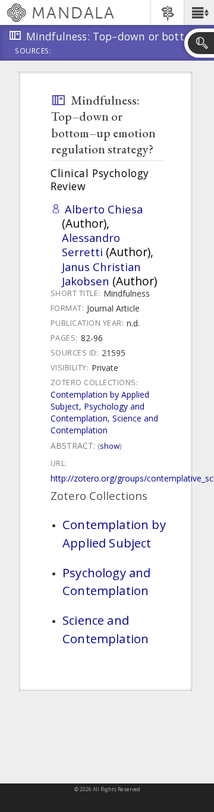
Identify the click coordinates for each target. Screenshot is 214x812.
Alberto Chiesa (104, 209)
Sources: (33, 52)
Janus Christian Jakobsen (101, 273)
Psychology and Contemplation (97, 412)
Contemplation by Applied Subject (114, 533)
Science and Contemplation (104, 424)
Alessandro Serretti (91, 244)
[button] (199, 12)
